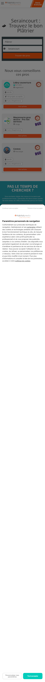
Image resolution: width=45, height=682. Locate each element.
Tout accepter (32, 676)
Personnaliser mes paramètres (12, 676)
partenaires (31, 227)
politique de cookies (22, 261)
